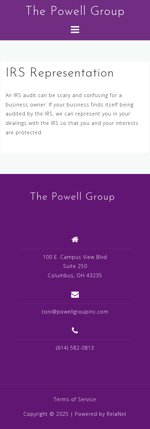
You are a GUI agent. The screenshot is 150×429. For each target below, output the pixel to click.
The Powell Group (75, 12)
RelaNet (117, 414)
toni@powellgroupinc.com (75, 311)
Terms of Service (75, 399)
